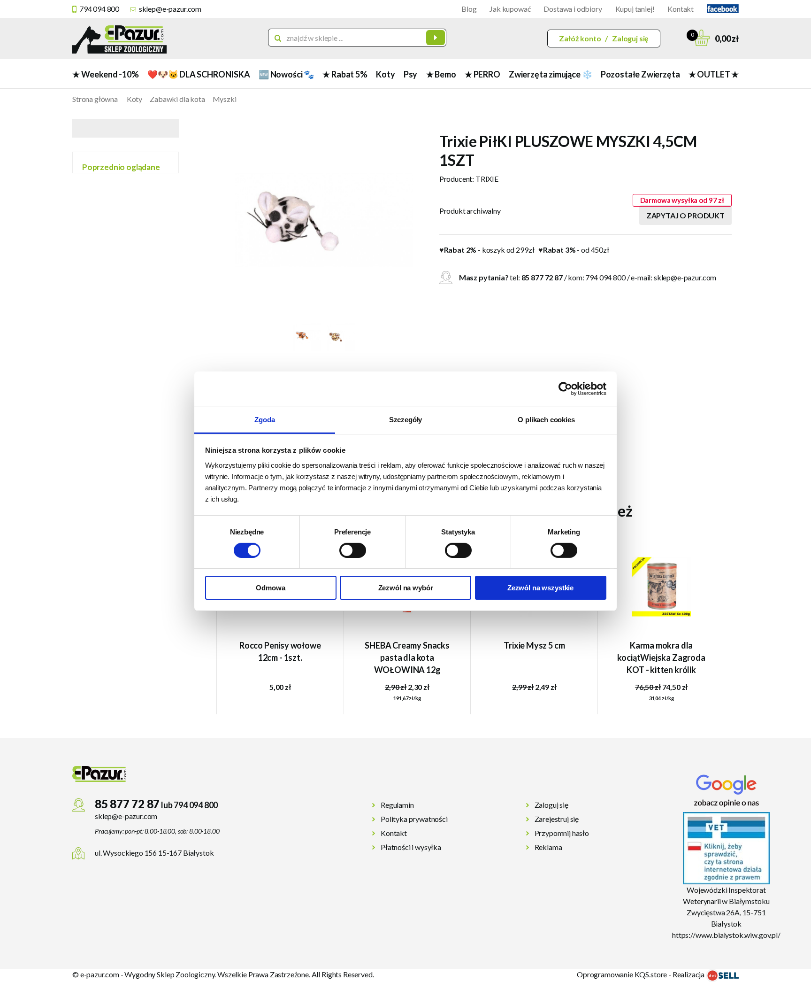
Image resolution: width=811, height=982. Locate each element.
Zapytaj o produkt (685, 215)
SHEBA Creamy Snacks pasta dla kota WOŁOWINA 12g (407, 657)
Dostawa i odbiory (572, 8)
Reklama (548, 847)
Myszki (225, 98)
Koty (385, 74)
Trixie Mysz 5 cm (534, 645)
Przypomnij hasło (562, 832)
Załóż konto (580, 38)
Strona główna (95, 98)
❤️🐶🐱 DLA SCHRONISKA (198, 74)
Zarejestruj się (557, 818)
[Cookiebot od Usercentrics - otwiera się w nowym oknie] (565, 389)
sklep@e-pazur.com (170, 8)
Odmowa (270, 588)
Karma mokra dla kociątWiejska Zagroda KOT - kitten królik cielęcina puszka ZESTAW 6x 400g (661, 658)
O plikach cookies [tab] (546, 419)
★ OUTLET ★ (714, 74)
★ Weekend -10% (105, 74)
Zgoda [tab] (264, 419)
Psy (410, 74)
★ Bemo (441, 74)
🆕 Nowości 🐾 (286, 74)
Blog (468, 8)
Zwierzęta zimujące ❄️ (550, 74)
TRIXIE (486, 178)
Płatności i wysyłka (411, 847)
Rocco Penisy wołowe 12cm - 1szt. (280, 651)
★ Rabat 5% (344, 74)
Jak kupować (510, 8)
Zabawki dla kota (177, 98)
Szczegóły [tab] (405, 419)
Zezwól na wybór (405, 588)
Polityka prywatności (414, 818)
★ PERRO (482, 74)
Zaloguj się (630, 38)
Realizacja (689, 974)
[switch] (352, 550)
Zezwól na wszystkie (540, 588)
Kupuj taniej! (635, 8)
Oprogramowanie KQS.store (622, 974)
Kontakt (680, 8)
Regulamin (397, 804)
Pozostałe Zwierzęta (640, 74)
